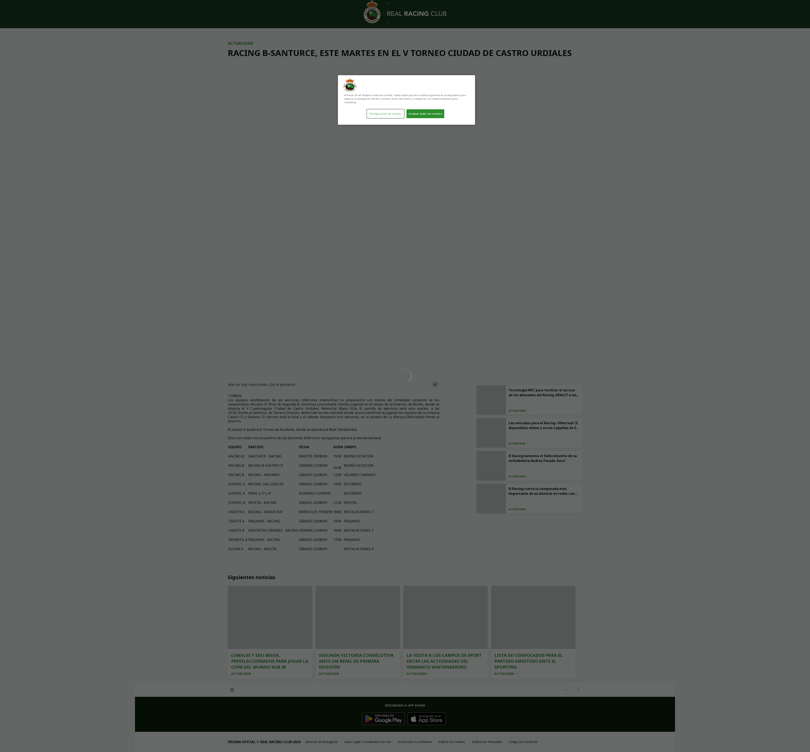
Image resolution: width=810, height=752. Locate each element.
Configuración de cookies (385, 113)
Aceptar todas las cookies (425, 113)
